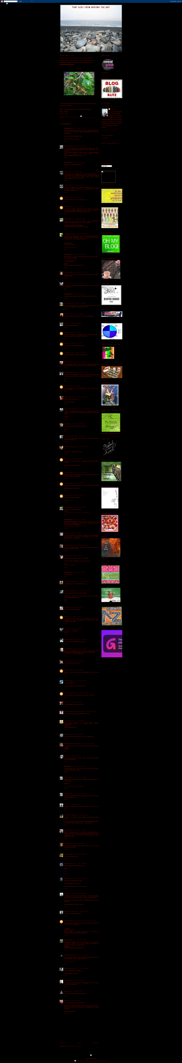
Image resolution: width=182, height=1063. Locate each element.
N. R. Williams (68, 507)
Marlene (66, 991)
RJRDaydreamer (68, 500)
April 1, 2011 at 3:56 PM (79, 681)
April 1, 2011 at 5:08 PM (88, 711)
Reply (65, 141)
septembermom (68, 545)
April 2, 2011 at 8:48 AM (78, 980)
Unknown (67, 197)
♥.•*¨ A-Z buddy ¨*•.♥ (70, 961)
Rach (65, 871)
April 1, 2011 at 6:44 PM (73, 804)
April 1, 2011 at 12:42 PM (80, 472)
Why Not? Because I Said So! (72, 920)
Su (65, 386)
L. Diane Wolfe (68, 854)
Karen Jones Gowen (70, 409)
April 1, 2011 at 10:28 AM (75, 323)
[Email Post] (81, 116)
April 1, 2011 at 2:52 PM (79, 639)
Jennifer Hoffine (69, 272)
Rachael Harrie (68, 863)
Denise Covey (68, 777)
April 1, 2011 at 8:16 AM (80, 146)
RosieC (66, 556)
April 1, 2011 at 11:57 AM (78, 436)
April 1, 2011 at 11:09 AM (78, 352)
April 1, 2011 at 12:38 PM (75, 459)
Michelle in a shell (69, 911)
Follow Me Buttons (109, 184)
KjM (65, 1000)
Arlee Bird (67, 424)
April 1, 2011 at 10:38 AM (74, 332)
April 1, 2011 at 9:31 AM (78, 185)
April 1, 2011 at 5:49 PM (74, 755)
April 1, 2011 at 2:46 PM (74, 616)
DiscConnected (68, 878)
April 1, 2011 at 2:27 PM (82, 581)
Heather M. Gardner (70, 591)
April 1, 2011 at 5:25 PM (77, 734)
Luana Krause (68, 472)
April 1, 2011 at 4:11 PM (81, 693)
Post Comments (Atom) (73, 1046)
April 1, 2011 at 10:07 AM (79, 254)
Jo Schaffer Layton (69, 581)
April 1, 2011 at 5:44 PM (87, 743)
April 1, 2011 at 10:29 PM (79, 940)
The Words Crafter (69, 815)
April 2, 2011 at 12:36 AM (82, 955)
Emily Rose (67, 980)
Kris (65, 343)
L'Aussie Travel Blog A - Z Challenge (74, 786)
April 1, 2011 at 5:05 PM (74, 702)
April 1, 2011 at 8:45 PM (80, 854)
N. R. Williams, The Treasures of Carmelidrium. (77, 512)
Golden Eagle (68, 681)
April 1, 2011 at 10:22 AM (79, 303)
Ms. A (66, 702)
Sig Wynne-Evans (69, 372)
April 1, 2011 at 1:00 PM (77, 483)
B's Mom (66, 314)
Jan (65, 804)
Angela (66, 607)
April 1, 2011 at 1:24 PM (77, 495)
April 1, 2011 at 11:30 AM (82, 372)
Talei (65, 755)
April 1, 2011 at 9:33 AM (77, 197)
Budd (65, 323)
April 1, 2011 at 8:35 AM (78, 162)
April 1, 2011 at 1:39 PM (80, 545)
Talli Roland (67, 362)
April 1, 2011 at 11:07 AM (74, 343)
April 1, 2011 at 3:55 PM (77, 670)
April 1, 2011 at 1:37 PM (74, 533)
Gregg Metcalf (68, 234)
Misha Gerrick (68, 397)
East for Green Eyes (70, 565)
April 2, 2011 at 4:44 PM (73, 1000)
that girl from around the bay (91, 7)
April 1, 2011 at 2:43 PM (75, 607)
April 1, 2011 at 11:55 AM (77, 424)
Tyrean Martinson (69, 693)
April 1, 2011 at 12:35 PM (81, 446)
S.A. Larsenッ (68, 283)
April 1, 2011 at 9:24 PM (79, 893)
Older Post (96, 1043)
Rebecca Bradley (69, 968)
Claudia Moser (68, 639)
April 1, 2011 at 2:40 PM (82, 591)
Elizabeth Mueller (69, 955)
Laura (66, 628)
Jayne (66, 533)
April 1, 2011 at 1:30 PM (78, 519)
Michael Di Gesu (69, 446)
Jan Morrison (68, 648)
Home (79, 1043)
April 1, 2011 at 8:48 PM (80, 863)
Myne (65, 459)
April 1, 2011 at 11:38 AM (80, 397)
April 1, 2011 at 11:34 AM (73, 386)
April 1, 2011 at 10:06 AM (80, 234)
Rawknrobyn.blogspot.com (72, 743)
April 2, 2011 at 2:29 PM (76, 991)
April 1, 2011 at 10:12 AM (81, 272)
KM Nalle (66, 843)
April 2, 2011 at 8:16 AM (81, 968)
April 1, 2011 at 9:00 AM (74, 171)
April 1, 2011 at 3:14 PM (79, 648)
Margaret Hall (68, 940)
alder (78, 117)
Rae (65, 332)
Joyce (66, 171)
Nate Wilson (67, 830)
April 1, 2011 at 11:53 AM (83, 409)
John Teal (67, 495)
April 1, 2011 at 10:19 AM (79, 294)
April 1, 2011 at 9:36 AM (77, 206)
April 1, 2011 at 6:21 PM (79, 777)
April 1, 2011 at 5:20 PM (76, 720)
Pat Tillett (67, 734)
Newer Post (63, 1043)
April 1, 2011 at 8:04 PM (76, 843)
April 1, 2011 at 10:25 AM (77, 314)
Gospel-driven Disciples (70, 247)
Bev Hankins (68, 219)
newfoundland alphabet (88, 117)
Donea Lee (67, 436)
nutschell (67, 720)
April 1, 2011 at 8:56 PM (80, 878)
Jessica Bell (67, 185)
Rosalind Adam (68, 146)
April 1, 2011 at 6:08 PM (78, 766)
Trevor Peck (67, 303)
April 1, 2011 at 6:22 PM (79, 793)
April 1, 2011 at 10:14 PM (89, 920)
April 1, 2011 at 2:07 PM (78, 572)
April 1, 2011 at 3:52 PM (77, 661)
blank (65, 616)
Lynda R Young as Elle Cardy (72, 711)
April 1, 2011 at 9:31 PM (82, 911)
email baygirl (104, 138)
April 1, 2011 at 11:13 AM (79, 362)
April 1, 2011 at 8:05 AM (78, 128)
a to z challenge (70, 117)
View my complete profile (109, 130)
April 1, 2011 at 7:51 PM (78, 830)
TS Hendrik (67, 352)
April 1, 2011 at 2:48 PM (74, 628)
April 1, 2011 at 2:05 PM (75, 556)
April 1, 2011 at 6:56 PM (82, 815)
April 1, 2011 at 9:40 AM (78, 219)
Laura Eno (67, 661)
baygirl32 (67, 893)
